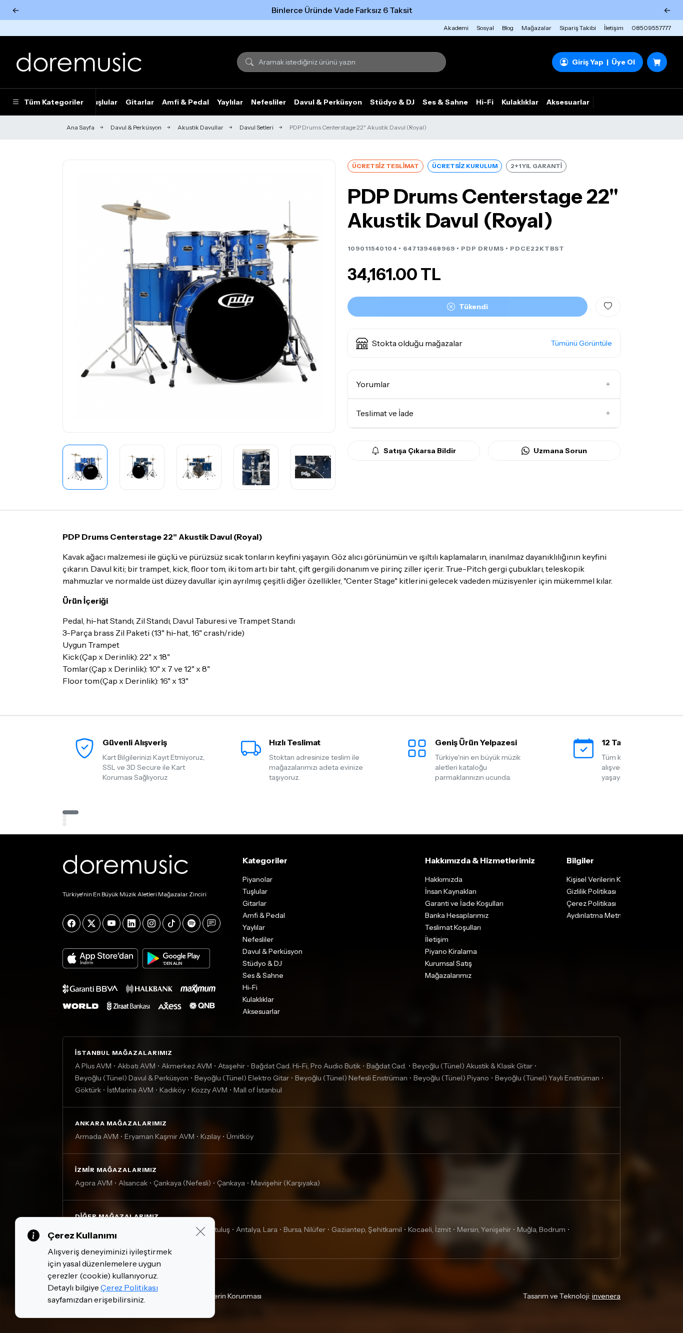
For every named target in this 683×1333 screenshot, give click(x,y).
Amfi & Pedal (185, 102)
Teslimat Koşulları (453, 927)
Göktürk (88, 1089)
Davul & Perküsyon (328, 102)
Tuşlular (103, 102)
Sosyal (485, 28)
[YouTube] (111, 923)
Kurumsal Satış (448, 963)
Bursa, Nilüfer (305, 1229)
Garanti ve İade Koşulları (464, 903)
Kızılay (210, 1136)
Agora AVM (93, 1182)
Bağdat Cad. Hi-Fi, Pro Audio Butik (305, 1065)
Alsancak (133, 1182)
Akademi (456, 28)
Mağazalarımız (448, 975)
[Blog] (211, 923)
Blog (508, 28)
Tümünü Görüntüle (581, 343)
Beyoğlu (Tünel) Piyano (451, 1077)
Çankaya (231, 1182)
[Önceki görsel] (81, 296)
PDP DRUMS (482, 248)
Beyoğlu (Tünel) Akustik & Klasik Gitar (472, 1065)
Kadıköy (173, 1089)
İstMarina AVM (130, 1089)
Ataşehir (231, 1065)
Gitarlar (140, 102)
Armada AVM (96, 1136)
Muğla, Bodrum (541, 1229)
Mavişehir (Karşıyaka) (285, 1182)
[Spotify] (191, 923)
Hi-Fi (485, 102)
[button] (484, 343)
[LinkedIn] (131, 923)
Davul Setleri (257, 127)
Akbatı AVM (137, 1065)
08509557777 (651, 28)
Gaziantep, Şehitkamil (367, 1229)
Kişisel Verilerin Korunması (220, 1295)
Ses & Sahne (445, 102)
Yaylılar (230, 102)
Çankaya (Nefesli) (182, 1182)
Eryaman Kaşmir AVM (159, 1136)
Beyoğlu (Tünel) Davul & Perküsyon (131, 1077)
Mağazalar (537, 28)
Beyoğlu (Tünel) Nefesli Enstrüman (351, 1077)
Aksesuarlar (568, 102)
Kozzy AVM (210, 1089)
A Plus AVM (93, 1065)
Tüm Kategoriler (54, 102)
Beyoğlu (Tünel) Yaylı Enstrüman (547, 1077)
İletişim (614, 28)
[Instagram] (151, 923)
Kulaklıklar (520, 102)
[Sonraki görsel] (317, 296)
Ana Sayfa (80, 127)
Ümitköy (240, 1136)
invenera (606, 1295)
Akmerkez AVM (187, 1065)
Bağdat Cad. (386, 1065)
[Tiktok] (171, 923)
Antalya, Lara (257, 1229)
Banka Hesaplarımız (456, 915)
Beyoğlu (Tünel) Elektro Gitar (241, 1077)
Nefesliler (268, 102)
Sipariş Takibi (578, 28)
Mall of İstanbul (258, 1089)
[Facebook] (71, 923)
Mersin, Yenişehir (484, 1229)
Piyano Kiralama (451, 951)
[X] (91, 923)
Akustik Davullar (201, 127)
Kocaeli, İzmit (429, 1229)
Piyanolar (257, 879)
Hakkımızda (443, 879)
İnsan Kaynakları (450, 891)
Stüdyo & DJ (392, 102)
